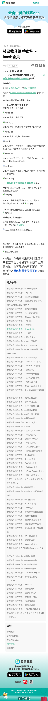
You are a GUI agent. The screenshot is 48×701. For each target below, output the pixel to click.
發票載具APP (14, 88)
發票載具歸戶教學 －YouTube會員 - (22, 463)
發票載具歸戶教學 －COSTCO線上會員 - (25, 386)
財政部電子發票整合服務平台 (23, 92)
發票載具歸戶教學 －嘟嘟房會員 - (21, 540)
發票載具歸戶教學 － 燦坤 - (19, 426)
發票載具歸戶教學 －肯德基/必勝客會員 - (25, 301)
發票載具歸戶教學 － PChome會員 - (22, 357)
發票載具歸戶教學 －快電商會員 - (21, 605)
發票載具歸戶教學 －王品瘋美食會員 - (23, 297)
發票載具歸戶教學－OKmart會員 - (22, 422)
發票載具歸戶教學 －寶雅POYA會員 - (23, 439)
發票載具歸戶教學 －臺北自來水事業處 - (24, 524)
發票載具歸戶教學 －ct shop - (20, 585)
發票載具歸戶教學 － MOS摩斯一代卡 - (24, 573)
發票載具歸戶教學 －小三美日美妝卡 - (23, 564)
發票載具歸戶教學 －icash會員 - (21, 329)
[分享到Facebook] (36, 65)
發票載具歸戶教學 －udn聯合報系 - (22, 593)
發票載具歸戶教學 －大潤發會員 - (21, 601)
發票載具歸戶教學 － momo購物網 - (22, 341)
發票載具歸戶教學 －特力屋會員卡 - (22, 536)
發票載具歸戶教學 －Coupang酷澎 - (22, 288)
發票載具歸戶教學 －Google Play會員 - (24, 317)
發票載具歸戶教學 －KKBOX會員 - (22, 504)
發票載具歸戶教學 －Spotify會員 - (21, 459)
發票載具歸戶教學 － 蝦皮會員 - (21, 337)
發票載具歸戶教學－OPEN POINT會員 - (24, 362)
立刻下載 (21, 225)
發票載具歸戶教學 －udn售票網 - (21, 589)
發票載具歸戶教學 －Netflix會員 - (21, 455)
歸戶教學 (17, 46)
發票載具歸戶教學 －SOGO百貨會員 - (23, 406)
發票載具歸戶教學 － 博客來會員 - (22, 443)
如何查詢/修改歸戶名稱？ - (18, 305)
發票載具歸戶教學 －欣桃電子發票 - (22, 597)
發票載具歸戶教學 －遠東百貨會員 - (22, 398)
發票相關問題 (13, 636)
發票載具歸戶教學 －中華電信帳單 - (22, 410)
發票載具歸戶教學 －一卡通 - (19, 333)
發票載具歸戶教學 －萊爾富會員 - (21, 418)
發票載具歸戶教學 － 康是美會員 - (22, 435)
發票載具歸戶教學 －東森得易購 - (21, 499)
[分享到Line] (40, 65)
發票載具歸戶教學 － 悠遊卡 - (20, 325)
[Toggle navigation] (43, 3)
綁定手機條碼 (30, 88)
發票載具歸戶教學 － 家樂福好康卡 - (23, 382)
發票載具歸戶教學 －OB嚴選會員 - (22, 568)
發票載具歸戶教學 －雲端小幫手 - (21, 556)
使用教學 (11, 632)
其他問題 (11, 648)
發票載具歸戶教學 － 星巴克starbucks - (24, 431)
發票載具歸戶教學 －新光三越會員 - (22, 402)
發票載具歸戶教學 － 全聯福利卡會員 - (24, 378)
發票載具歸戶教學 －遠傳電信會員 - (22, 516)
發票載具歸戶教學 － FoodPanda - (22, 345)
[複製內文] (44, 65)
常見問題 (36, 3)
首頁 (5, 46)
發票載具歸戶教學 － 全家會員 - (21, 370)
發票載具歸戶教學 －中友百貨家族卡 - (23, 560)
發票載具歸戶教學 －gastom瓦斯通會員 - (25, 520)
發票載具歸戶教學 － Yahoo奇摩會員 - (23, 374)
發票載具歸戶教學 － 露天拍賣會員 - (23, 475)
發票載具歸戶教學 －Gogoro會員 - (22, 544)
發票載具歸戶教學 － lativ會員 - (21, 508)
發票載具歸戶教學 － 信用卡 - (20, 321)
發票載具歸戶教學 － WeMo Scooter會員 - (25, 471)
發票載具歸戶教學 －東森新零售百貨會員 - (25, 512)
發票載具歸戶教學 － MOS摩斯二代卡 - (24, 447)
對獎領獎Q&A (13, 640)
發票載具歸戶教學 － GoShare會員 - (23, 467)
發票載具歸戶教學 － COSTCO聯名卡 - (24, 609)
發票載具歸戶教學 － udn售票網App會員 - (25, 451)
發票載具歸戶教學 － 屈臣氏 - (20, 293)
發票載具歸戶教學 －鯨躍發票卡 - (21, 487)
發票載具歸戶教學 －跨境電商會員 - (22, 309)
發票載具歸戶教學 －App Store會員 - (23, 313)
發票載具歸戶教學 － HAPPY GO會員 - (24, 366)
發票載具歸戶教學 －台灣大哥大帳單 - (23, 414)
